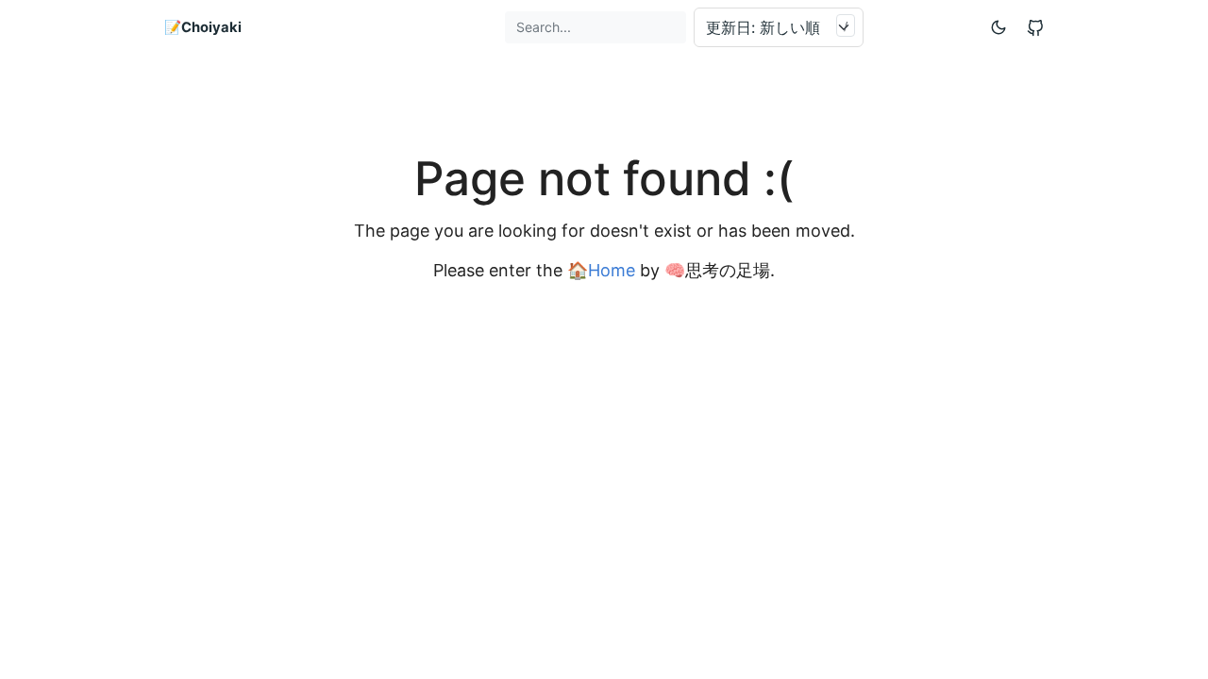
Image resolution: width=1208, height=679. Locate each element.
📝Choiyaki (203, 27)
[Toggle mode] (999, 26)
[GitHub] (1035, 27)
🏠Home (601, 270)
